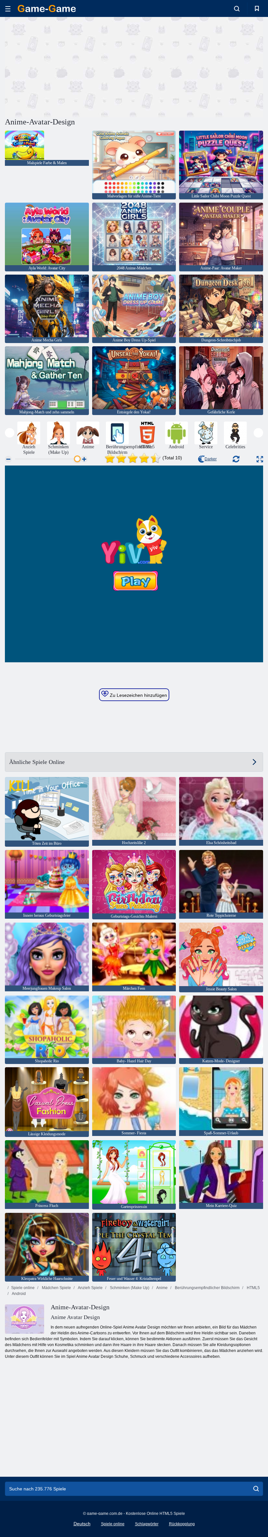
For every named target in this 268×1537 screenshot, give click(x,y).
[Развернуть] (260, 459)
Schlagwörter (147, 1524)
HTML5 (253, 1288)
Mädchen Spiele (56, 1288)
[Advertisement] (70, 66)
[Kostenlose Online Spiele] (46, 8)
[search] (256, 1489)
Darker (211, 459)
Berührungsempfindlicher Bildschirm (207, 1288)
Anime (162, 1288)
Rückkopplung (182, 1524)
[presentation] (9, 433)
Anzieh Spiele (90, 1288)
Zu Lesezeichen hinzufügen (138, 695)
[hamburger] (8, 8)
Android (18, 1293)
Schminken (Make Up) (129, 1288)
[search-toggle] (237, 8)
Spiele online (23, 1288)
